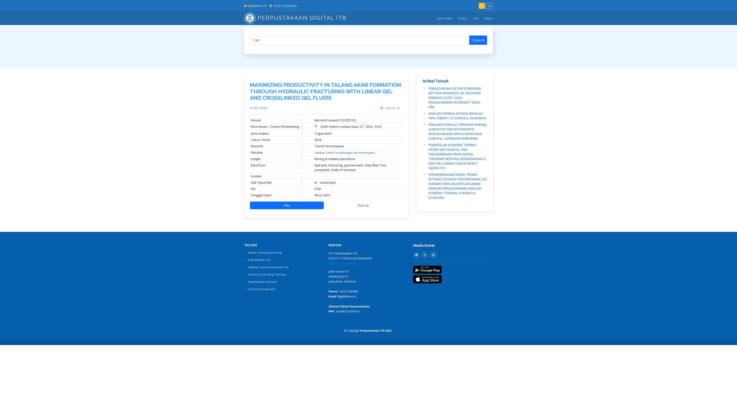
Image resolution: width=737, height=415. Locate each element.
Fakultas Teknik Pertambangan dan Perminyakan (344, 152)
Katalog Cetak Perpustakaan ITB (268, 267)
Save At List (392, 108)
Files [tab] (287, 205)
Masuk (488, 18)
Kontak (462, 18)
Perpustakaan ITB (259, 260)
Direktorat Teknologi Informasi (267, 274)
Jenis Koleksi (445, 18)
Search (480, 40)
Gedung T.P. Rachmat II (343, 263)
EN (489, 6)
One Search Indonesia (261, 289)
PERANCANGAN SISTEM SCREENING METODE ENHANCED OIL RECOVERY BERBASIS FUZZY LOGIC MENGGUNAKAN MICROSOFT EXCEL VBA (454, 97)
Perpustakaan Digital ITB (301, 17)
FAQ (475, 18)
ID (481, 6)
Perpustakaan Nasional (262, 282)
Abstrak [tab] (363, 205)
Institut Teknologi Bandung (265, 252)
